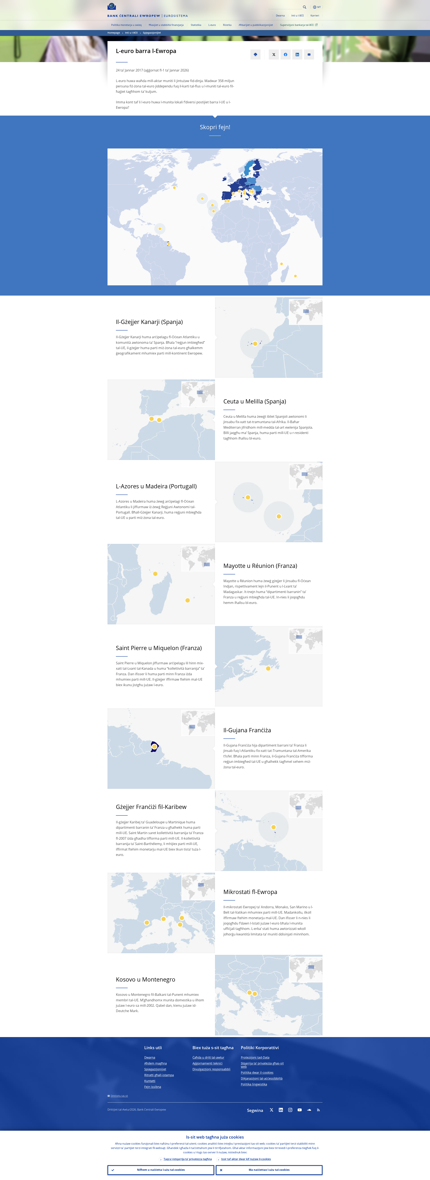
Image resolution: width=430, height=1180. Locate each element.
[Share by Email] (309, 54)
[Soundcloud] (309, 1110)
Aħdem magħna (155, 1063)
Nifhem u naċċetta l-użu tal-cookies (161, 1170)
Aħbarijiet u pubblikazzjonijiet (256, 25)
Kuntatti (149, 1081)
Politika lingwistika (254, 1084)
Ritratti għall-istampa (159, 1075)
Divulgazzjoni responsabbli (211, 1069)
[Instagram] (290, 1110)
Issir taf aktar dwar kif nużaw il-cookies (246, 1159)
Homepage (114, 33)
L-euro (212, 25)
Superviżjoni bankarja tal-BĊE (297, 25)
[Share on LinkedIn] (297, 54)
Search (304, 7)
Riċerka (227, 25)
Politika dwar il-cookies (257, 1072)
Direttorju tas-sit (119, 1096)
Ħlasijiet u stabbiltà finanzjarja (166, 25)
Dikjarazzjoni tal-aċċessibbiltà (262, 1078)
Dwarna (280, 16)
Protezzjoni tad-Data (255, 1057)
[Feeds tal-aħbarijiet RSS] (318, 1110)
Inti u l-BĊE (297, 16)
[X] (271, 1110)
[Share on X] (274, 54)
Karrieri (315, 16)
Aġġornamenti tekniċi (207, 1063)
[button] (310, 7)
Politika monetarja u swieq (126, 25)
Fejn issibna (152, 1087)
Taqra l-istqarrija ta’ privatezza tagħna (188, 1159)
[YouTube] (300, 1110)
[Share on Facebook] (286, 54)
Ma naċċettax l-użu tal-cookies (269, 1170)
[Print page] (255, 54)
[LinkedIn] (281, 1110)
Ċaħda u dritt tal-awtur (208, 1057)
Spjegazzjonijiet (152, 33)
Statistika (196, 25)
